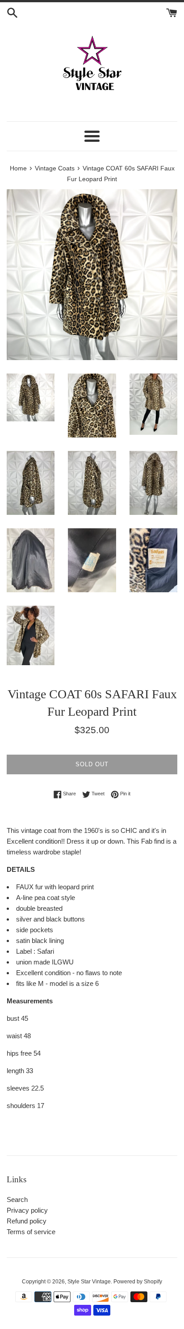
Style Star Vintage (89, 1281)
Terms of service (31, 1232)
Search (17, 1199)
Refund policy (26, 1221)
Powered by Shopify (137, 1281)
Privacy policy (27, 1210)
